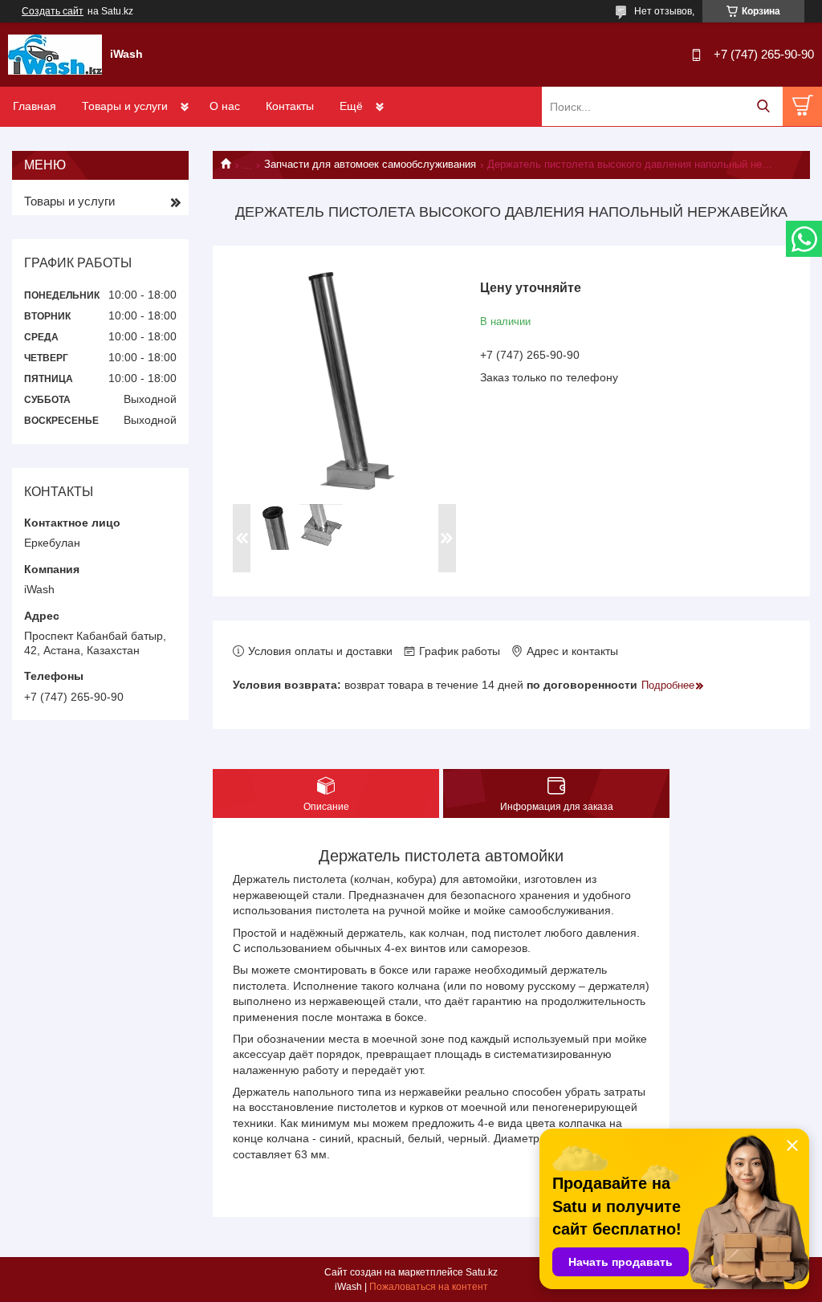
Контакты (290, 106)
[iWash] (55, 53)
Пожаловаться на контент (428, 1286)
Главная (34, 106)
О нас (225, 106)
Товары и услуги (125, 106)
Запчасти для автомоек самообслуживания (370, 164)
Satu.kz (482, 1272)
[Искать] (763, 106)
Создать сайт (52, 11)
